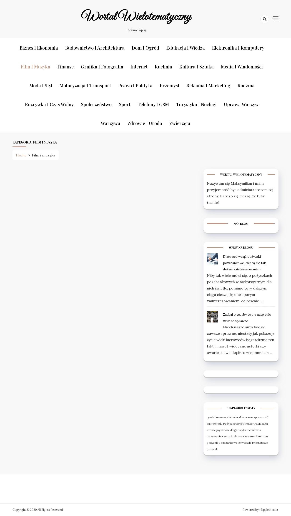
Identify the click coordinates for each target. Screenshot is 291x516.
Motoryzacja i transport (85, 85)
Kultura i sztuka (196, 66)
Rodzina (246, 85)
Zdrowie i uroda (145, 123)
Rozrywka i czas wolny (49, 104)
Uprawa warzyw (241, 104)
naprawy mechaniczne (253, 436)
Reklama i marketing (208, 85)
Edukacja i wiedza (185, 48)
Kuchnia (163, 66)
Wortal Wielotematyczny (136, 17)
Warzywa (110, 123)
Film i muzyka (35, 66)
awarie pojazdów (218, 430)
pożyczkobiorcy (233, 423)
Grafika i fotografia (102, 66)
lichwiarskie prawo (241, 417)
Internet (139, 66)
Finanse (66, 66)
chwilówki (244, 442)
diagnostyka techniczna (245, 430)
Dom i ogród (145, 48)
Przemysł (169, 85)
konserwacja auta (256, 423)
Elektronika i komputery (238, 48)
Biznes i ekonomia (39, 48)
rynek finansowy (217, 417)
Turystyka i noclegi (196, 104)
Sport (124, 104)
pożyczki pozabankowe (222, 442)
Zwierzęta (179, 123)
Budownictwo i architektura (95, 48)
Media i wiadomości (242, 66)
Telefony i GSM (153, 104)
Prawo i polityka (135, 85)
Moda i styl (40, 85)
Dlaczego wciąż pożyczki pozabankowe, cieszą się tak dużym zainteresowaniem (244, 262)
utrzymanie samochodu (222, 436)
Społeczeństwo (96, 104)
